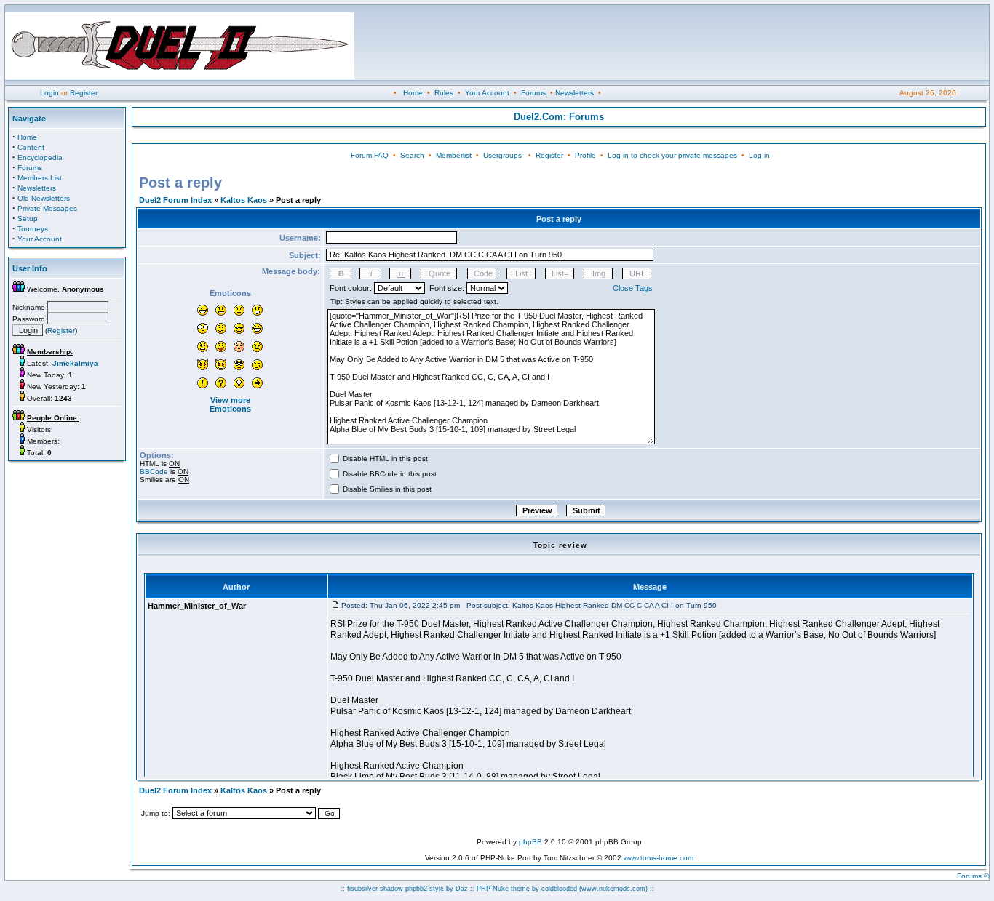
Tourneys (32, 229)
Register (84, 93)
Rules (443, 93)
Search (412, 155)
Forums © (973, 876)
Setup (27, 219)
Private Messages (47, 208)
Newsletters (574, 93)
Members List (39, 178)
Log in (759, 155)
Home (413, 93)
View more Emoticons (230, 404)
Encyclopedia (40, 157)
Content (30, 147)
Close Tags (633, 288)
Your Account (487, 93)
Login (49, 93)
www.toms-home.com (658, 858)
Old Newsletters (43, 198)
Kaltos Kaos (243, 200)
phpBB (530, 842)
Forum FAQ (370, 155)
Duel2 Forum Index (175, 200)
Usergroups (502, 155)
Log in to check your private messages (672, 155)
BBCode (154, 472)
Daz (462, 888)
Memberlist (454, 155)
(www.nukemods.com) (613, 888)
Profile (585, 155)
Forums (533, 93)
